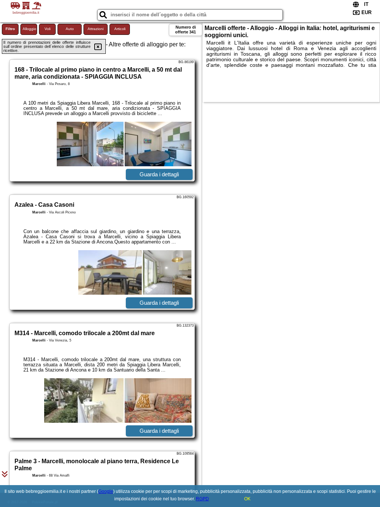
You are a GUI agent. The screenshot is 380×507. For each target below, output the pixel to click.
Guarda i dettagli (159, 174)
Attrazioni (96, 29)
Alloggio (29, 29)
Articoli (119, 29)
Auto (70, 29)
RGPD (202, 498)
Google (105, 491)
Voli (47, 29)
